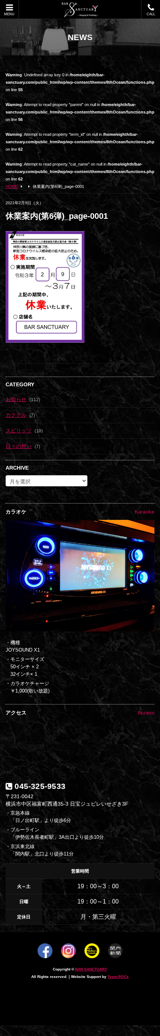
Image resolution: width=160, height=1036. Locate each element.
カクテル (16, 415)
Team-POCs (118, 977)
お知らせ (16, 399)
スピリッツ (19, 431)
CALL (151, 14)
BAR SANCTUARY (91, 969)
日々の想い (19, 446)
